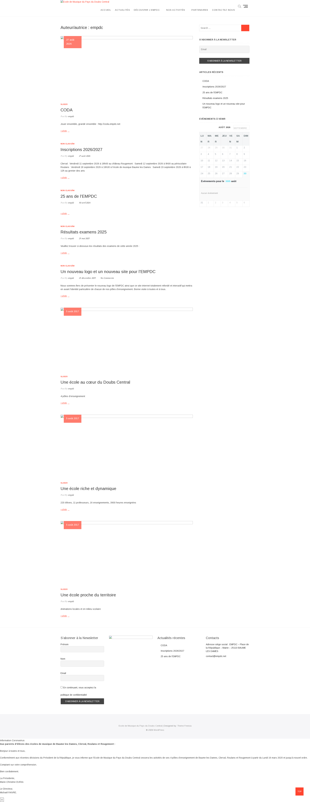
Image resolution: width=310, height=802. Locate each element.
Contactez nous (223, 10)
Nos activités (175, 10)
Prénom (64, 644)
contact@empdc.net (216, 656)
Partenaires (199, 10)
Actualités (122, 10)
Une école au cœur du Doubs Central (95, 382)
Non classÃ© (68, 144)
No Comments (107, 278)
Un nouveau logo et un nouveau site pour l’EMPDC (108, 271)
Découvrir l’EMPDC (147, 10)
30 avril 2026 (84, 203)
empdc (70, 116)
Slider (64, 104)
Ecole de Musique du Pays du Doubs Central (140, 726)
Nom (63, 658)
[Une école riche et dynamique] (127, 446)
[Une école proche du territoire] (127, 552)
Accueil (106, 10)
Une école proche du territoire (88, 594)
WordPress (159, 730)
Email (63, 673)
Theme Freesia (184, 726)
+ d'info (64, 131)
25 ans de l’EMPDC (79, 196)
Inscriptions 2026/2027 (81, 149)
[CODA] (127, 67)
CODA (66, 110)
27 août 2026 (84, 156)
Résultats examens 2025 (84, 232)
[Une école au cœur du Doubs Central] (127, 339)
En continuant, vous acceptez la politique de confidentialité (78, 691)
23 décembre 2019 (86, 278)
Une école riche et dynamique (88, 488)
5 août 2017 (72, 311)
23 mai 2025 (83, 238)
